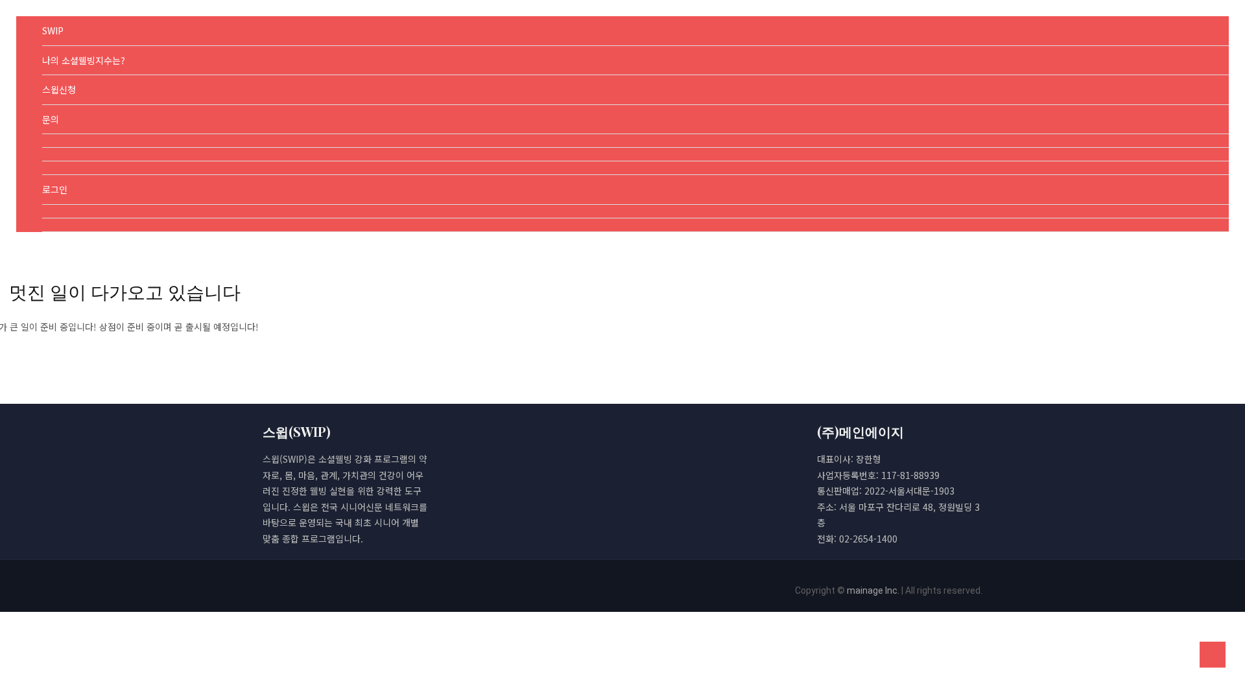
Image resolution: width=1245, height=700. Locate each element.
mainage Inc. (873, 590)
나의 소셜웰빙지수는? (83, 60)
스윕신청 (59, 89)
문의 (50, 119)
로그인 (54, 189)
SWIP (53, 30)
